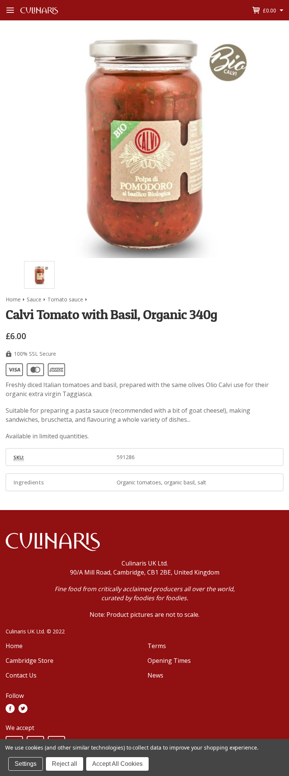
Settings (26, 764)
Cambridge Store (29, 660)
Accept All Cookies (117, 764)
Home (14, 646)
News (155, 675)
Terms (157, 646)
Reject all (64, 764)
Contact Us (21, 675)
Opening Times (169, 660)
